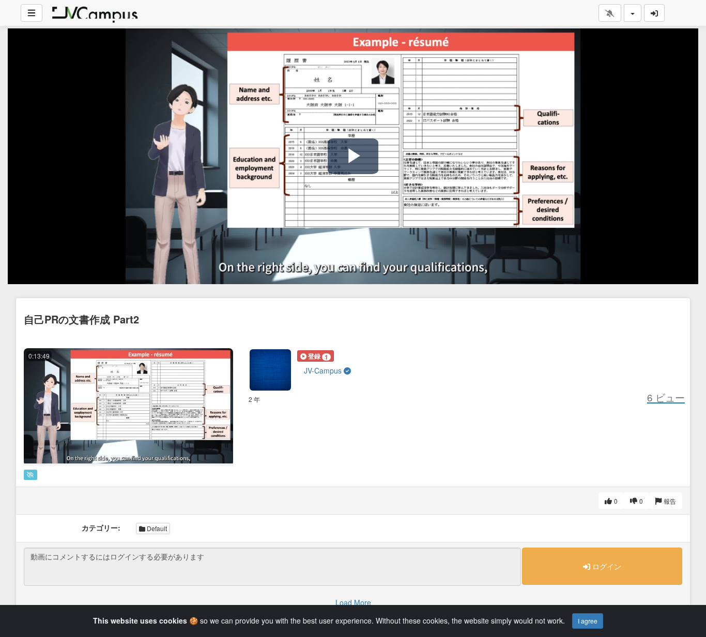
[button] (315, 356)
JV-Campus (324, 370)
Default (156, 528)
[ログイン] (654, 13)
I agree (587, 620)
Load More (353, 602)
